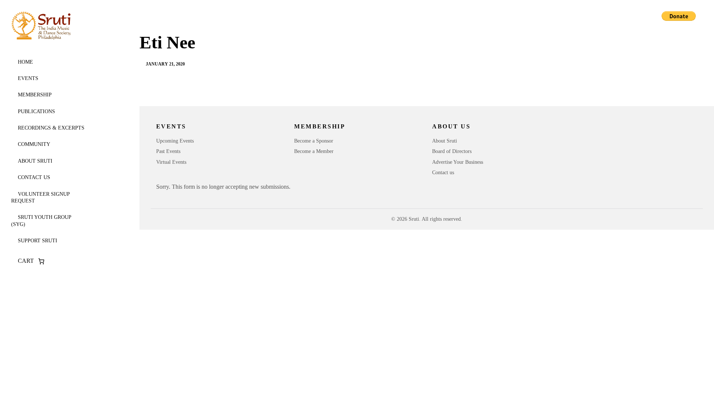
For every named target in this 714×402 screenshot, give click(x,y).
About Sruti (35, 161)
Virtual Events (171, 162)
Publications (36, 111)
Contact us (34, 177)
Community (34, 144)
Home (25, 62)
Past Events (168, 151)
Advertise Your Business (457, 162)
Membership (35, 95)
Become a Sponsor (313, 141)
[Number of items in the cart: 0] (41, 261)
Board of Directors (452, 151)
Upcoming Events (175, 141)
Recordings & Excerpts (51, 128)
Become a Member (314, 151)
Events (28, 78)
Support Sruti (37, 240)
